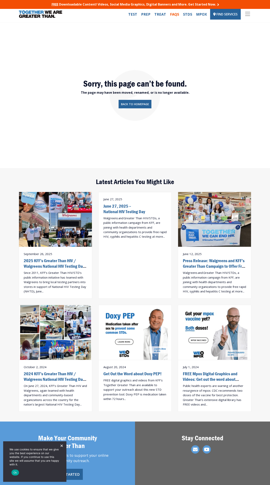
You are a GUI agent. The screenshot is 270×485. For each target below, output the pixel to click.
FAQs (174, 14)
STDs (187, 14)
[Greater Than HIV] (40, 14)
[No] (61, 446)
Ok (15, 472)
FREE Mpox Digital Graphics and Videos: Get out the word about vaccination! (210, 379)
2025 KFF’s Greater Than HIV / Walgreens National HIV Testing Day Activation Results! (54, 266)
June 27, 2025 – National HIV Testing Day (124, 208)
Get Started (68, 474)
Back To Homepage (135, 104)
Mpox (201, 14)
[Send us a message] (195, 449)
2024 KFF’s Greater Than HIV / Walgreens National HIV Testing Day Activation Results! (54, 379)
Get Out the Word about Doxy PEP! (132, 373)
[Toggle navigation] (247, 14)
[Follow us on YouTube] (207, 449)
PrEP (145, 14)
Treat (160, 14)
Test (132, 14)
